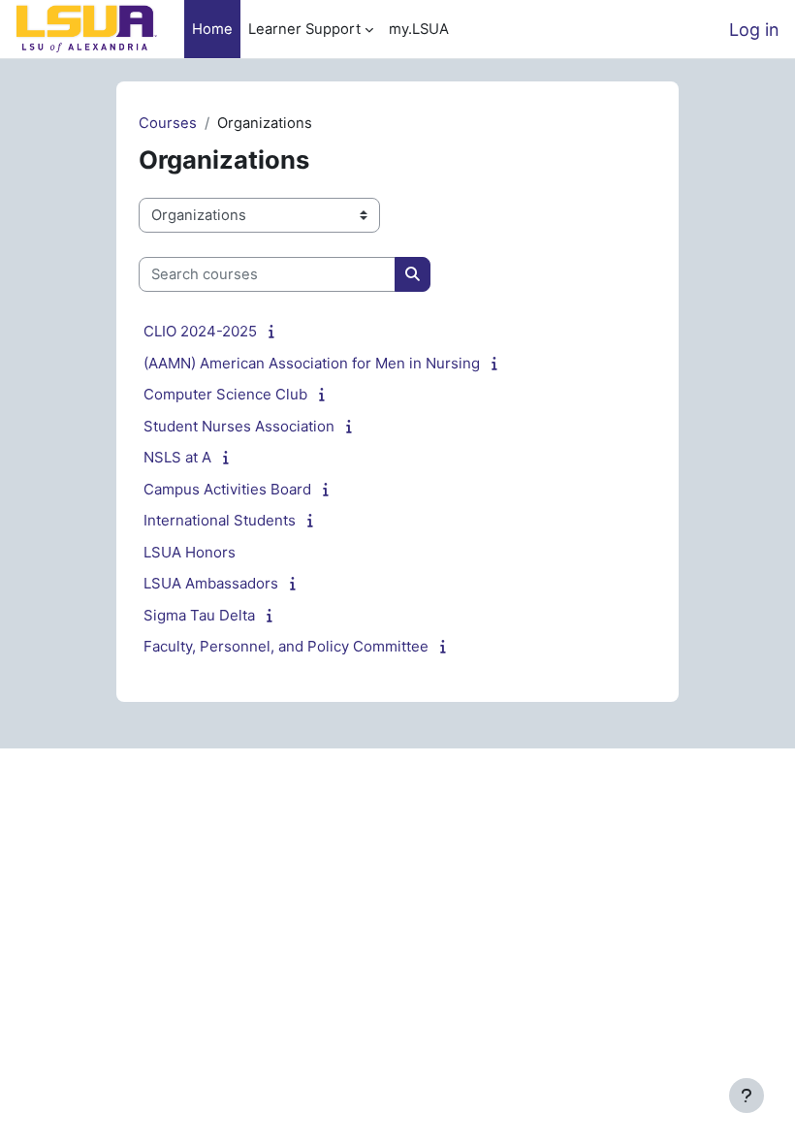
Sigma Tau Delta (199, 615)
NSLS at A (177, 457)
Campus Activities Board (227, 489)
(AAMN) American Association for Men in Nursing (311, 363)
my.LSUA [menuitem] (419, 29)
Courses (168, 123)
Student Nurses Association (238, 426)
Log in (754, 29)
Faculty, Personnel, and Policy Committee (286, 646)
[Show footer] (746, 1095)
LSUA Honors (189, 552)
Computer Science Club (225, 394)
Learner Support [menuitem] (304, 29)
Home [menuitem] (212, 29)
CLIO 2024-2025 (200, 331)
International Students (219, 520)
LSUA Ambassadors (210, 583)
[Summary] (275, 331)
